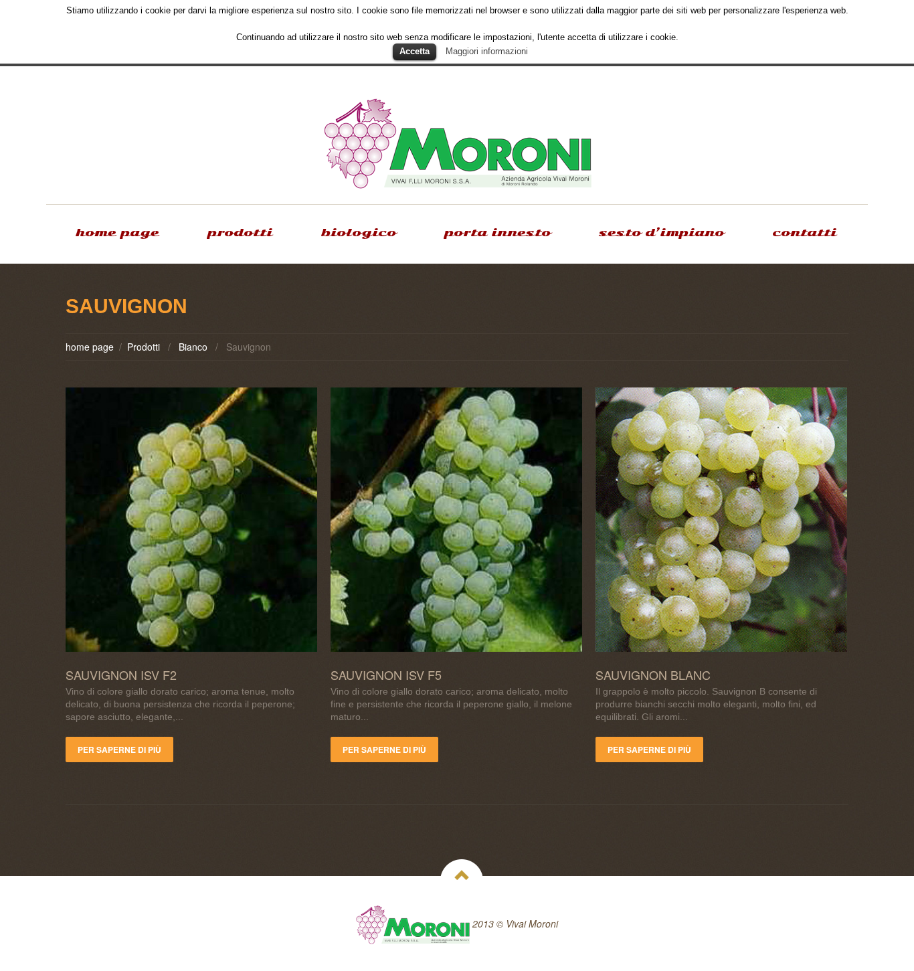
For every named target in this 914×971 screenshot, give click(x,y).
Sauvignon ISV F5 (386, 674)
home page (117, 232)
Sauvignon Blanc (653, 674)
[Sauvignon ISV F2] (191, 519)
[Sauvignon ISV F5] (456, 519)
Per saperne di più (119, 749)
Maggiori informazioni (487, 51)
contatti (804, 232)
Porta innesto (497, 232)
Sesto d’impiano (661, 232)
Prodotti (239, 232)
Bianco (193, 346)
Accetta (414, 51)
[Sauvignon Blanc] (721, 519)
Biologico (358, 232)
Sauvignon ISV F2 (121, 674)
